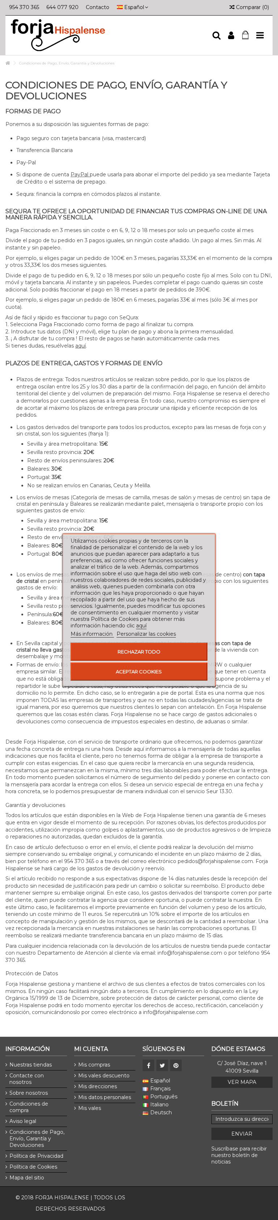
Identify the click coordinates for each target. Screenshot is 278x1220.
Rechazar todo (139, 652)
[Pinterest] (176, 1065)
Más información (92, 634)
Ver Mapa (242, 1082)
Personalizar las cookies (146, 634)
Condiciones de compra (28, 1107)
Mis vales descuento (104, 1075)
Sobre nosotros (28, 1093)
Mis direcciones (97, 1086)
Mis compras (94, 1064)
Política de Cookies (33, 1167)
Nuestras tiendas (30, 1064)
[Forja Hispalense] (108, 35)
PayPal (80, 174)
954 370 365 (24, 7)
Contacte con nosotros (26, 1078)
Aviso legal (22, 1121)
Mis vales (89, 1108)
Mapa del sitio (26, 1177)
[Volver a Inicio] (7, 63)
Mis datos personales (104, 1097)
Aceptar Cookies (139, 671)
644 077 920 (62, 7)
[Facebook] (148, 1065)
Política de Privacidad (36, 1156)
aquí (80, 345)
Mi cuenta (91, 1049)
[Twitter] (162, 1065)
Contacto (97, 7)
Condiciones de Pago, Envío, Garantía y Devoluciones (36, 1138)
